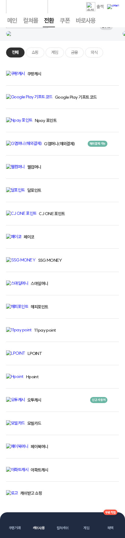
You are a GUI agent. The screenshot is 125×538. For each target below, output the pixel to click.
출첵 (99, 6)
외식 (94, 52)
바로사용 (86, 20)
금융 (74, 52)
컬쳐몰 (30, 20)
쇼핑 (35, 52)
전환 (49, 20)
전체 (15, 52)
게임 (54, 52)
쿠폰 (64, 20)
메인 (12, 20)
